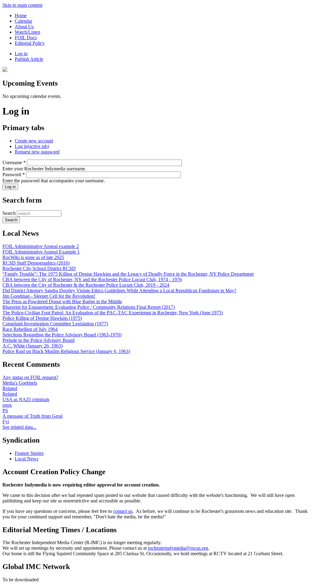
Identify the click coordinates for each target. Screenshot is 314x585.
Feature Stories (29, 453)
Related (9, 388)
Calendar (23, 21)
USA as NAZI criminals (25, 399)
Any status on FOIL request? (30, 377)
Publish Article (29, 59)
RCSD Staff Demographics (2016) (36, 262)
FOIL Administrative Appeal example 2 (40, 246)
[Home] (4, 70)
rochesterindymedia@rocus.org (178, 548)
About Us (24, 26)
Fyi (5, 421)
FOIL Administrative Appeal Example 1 (41, 251)
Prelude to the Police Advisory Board (38, 340)
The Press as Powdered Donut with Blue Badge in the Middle (62, 301)
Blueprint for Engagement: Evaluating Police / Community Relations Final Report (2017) (88, 307)
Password (13, 174)
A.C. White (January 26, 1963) (32, 345)
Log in (21, 53)
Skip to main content (22, 5)
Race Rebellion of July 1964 (30, 329)
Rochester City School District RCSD (39, 268)
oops (7, 405)
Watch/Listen (27, 32)
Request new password (37, 151)
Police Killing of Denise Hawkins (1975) (42, 318)
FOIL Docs (26, 37)
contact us (122, 511)
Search (9, 213)
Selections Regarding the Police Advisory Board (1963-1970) (61, 334)
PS (5, 410)
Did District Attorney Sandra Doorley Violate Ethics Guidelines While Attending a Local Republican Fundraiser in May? (119, 290)
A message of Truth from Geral (32, 416)
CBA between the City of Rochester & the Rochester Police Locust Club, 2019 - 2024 (85, 285)
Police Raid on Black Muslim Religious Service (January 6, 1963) (66, 351)
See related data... (19, 427)
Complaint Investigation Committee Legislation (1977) (55, 323)
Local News (26, 458)
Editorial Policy (30, 43)
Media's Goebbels (19, 382)
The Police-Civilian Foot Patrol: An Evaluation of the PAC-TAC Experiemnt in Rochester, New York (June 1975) (112, 312)
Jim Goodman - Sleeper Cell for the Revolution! (48, 296)
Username (14, 162)
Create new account (34, 140)
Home (21, 15)
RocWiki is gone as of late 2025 (33, 257)
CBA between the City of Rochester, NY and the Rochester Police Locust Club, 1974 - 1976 (92, 279)
